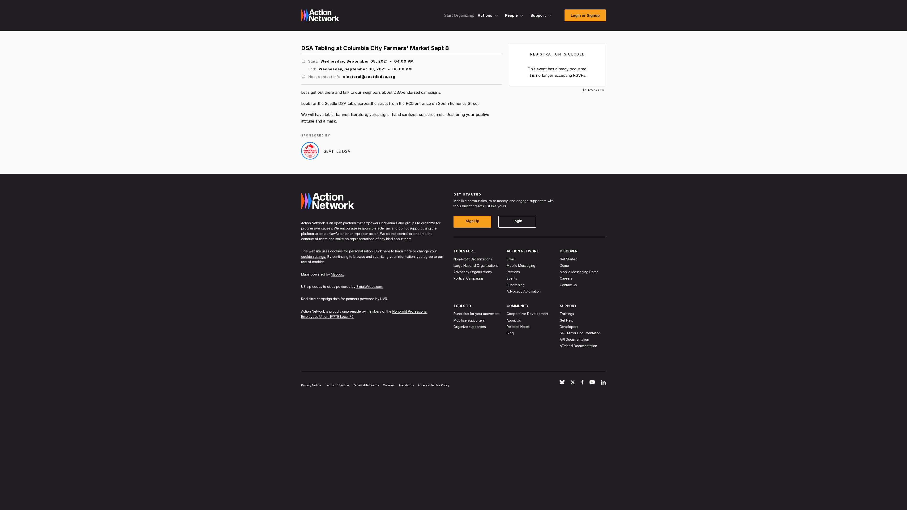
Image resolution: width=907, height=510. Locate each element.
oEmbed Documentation (578, 346)
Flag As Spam (595, 89)
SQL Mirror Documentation (580, 333)
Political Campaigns (468, 278)
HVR (383, 299)
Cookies (389, 385)
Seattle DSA (337, 151)
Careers (566, 278)
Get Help (566, 320)
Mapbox (337, 274)
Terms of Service (337, 385)
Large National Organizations (476, 266)
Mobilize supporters (469, 320)
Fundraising (516, 285)
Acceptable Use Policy (433, 385)
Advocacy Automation (524, 291)
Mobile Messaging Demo (579, 272)
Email (510, 259)
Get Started (569, 259)
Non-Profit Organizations (473, 259)
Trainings (567, 314)
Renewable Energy (366, 385)
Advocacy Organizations (473, 272)
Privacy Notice (311, 385)
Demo (564, 266)
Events (512, 278)
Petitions (513, 272)
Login (517, 221)
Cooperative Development (527, 314)
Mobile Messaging (521, 266)
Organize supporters (470, 327)
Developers (569, 327)
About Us (514, 320)
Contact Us (568, 285)
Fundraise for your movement (477, 314)
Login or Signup (585, 15)
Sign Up (472, 221)
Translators (406, 385)
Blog (510, 333)
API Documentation (574, 339)
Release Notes (518, 327)
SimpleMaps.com (369, 287)
